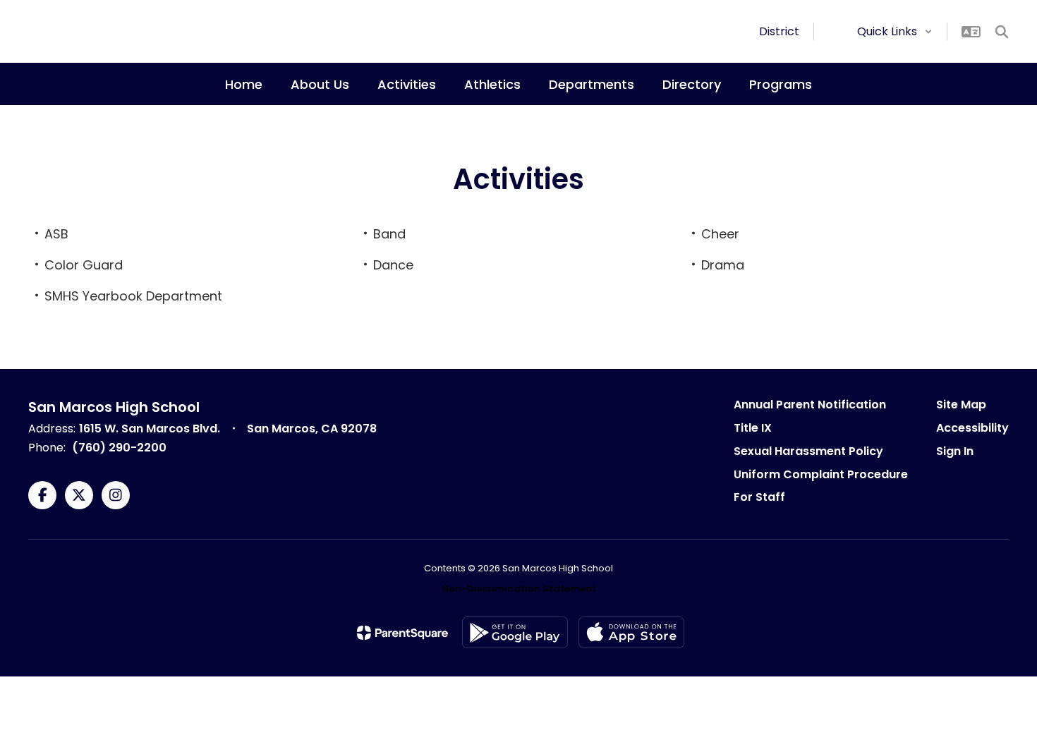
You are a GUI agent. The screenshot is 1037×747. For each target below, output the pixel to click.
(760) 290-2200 (119, 447)
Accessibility (972, 428)
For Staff (759, 497)
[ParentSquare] (402, 632)
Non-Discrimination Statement (519, 588)
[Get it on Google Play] (515, 632)
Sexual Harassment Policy (808, 451)
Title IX (753, 428)
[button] (895, 31)
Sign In (955, 451)
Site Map (961, 404)
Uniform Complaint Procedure (821, 474)
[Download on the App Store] (631, 632)
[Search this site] (1002, 32)
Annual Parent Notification (810, 404)
